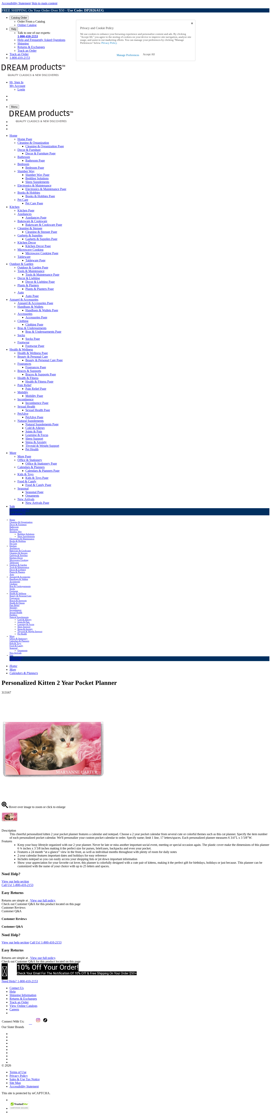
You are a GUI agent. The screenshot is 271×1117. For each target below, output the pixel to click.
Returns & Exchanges (31, 47)
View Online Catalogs (23, 1005)
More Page (24, 456)
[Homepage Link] (33, 75)
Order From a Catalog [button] (31, 21)
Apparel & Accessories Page (35, 303)
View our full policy (42, 900)
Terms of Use (18, 1072)
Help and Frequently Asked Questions (41, 40)
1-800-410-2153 (27, 36)
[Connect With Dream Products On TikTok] (44, 1023)
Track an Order (27, 50)
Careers (14, 1009)
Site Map (15, 1083)
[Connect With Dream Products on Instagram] (37, 1023)
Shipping (23, 43)
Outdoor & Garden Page (32, 267)
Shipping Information (23, 995)
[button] (149, 54)
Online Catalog (27, 25)
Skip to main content (44, 3)
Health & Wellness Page (32, 353)
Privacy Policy (19, 1075)
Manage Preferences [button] (128, 55)
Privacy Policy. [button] (109, 43)
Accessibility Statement (16, 3)
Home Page (24, 139)
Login (21, 89)
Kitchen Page (25, 210)
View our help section (15, 881)
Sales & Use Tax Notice (25, 1079)
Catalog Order (19, 17)
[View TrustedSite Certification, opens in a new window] (19, 1108)
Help (13, 29)
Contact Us (17, 988)
